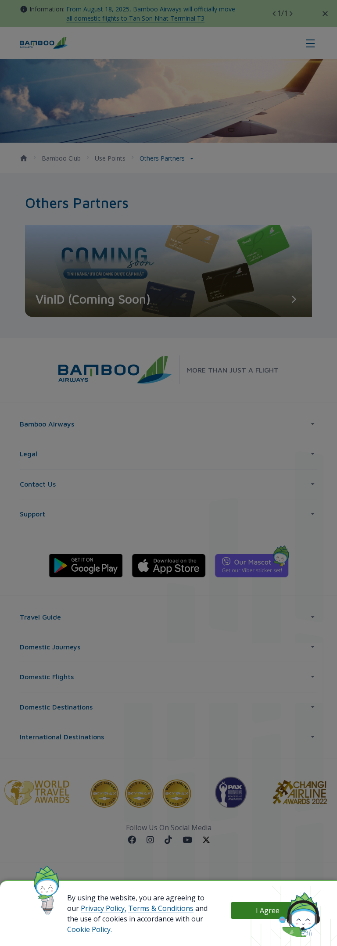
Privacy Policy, (103, 908)
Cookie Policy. (89, 929)
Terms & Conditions (161, 908)
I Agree (268, 910)
